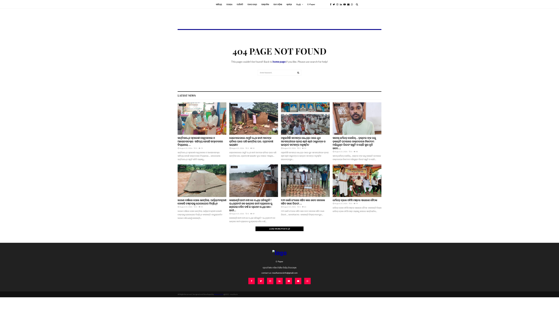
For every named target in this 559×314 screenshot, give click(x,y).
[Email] (349, 4)
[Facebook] (331, 4)
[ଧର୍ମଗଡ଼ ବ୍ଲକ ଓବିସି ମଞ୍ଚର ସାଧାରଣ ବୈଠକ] (357, 180)
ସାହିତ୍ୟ (219, 4)
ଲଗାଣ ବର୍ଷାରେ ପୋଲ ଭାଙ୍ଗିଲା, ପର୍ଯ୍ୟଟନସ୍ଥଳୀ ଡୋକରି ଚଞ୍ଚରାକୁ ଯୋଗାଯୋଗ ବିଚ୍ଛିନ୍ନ (202, 201)
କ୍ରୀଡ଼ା (289, 4)
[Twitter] (334, 4)
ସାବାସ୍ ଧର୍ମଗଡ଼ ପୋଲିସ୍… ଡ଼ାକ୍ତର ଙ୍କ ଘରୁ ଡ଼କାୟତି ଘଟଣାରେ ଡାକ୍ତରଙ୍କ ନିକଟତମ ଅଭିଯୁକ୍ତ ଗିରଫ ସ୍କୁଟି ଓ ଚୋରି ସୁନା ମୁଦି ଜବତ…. (354, 143)
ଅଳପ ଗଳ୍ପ (252, 4)
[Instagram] (338, 4)
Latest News (187, 95)
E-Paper (311, 4)
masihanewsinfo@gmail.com (285, 273)
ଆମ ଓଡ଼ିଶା (277, 4)
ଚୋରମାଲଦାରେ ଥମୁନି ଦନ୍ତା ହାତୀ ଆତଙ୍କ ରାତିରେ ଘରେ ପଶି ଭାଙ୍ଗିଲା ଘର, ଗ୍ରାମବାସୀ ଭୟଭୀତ (251, 141)
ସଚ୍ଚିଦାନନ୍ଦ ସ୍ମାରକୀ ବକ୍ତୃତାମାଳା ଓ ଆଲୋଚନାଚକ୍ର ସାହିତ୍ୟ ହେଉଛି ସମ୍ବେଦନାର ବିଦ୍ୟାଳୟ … (200, 141)
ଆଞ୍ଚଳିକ (265, 4)
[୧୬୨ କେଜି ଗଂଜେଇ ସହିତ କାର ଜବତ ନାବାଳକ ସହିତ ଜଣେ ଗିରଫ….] (305, 180)
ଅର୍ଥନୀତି (240, 4)
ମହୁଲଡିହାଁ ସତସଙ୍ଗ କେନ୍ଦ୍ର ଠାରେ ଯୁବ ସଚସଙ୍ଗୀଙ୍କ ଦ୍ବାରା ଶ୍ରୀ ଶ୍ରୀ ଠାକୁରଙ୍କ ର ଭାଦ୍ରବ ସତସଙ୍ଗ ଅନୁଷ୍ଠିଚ (303, 141)
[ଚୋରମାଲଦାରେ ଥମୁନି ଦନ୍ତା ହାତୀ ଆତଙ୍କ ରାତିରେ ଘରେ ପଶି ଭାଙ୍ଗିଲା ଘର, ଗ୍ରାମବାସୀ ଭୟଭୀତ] (253, 118)
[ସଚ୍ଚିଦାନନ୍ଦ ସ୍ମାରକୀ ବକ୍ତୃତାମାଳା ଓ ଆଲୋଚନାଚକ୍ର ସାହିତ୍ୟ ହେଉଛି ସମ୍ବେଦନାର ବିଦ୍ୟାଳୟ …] (202, 118)
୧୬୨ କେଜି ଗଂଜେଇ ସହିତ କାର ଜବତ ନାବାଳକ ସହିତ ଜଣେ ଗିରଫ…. (303, 201)
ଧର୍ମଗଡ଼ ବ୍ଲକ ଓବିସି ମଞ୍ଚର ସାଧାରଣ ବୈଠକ (355, 200)
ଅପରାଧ (229, 4)
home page (279, 61)
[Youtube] (345, 4)
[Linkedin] (341, 4)
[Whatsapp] (352, 4)
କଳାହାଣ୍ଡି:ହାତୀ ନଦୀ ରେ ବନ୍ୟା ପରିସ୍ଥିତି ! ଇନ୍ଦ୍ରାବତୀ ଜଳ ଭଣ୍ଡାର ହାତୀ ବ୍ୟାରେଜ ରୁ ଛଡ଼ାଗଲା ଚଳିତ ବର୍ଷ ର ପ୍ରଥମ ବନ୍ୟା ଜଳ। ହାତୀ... (250, 205)
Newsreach (218, 294)
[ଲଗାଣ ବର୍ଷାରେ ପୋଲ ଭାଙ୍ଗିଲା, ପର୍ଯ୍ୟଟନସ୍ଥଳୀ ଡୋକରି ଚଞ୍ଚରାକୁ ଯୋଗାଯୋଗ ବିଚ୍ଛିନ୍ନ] (202, 180)
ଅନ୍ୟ (298, 4)
